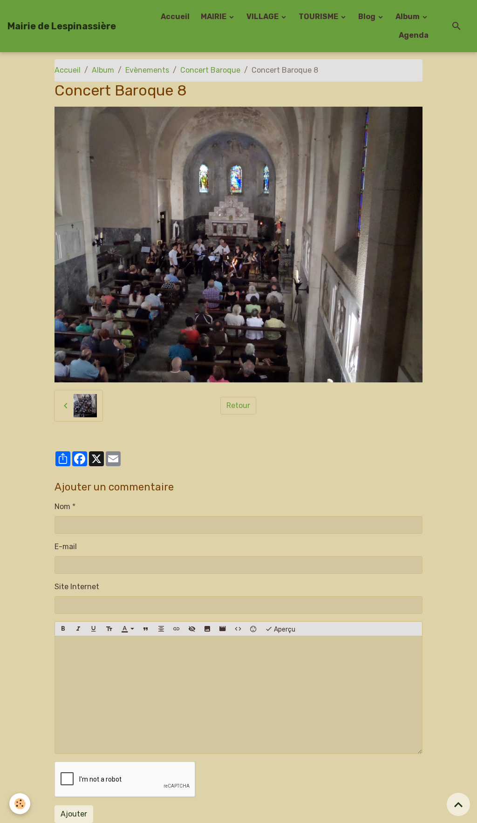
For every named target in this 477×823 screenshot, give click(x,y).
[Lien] (176, 629)
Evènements (147, 70)
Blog (367, 16)
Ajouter (74, 813)
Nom (62, 506)
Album (408, 16)
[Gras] (63, 629)
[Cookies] (19, 803)
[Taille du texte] (109, 629)
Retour (238, 405)
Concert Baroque (210, 70)
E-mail (66, 546)
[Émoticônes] (253, 629)
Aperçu (284, 629)
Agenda (414, 35)
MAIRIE (214, 16)
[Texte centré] (161, 629)
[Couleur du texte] (127, 629)
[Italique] (78, 629)
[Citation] (146, 629)
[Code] (238, 629)
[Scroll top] (458, 804)
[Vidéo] (223, 629)
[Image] (207, 629)
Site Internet (77, 586)
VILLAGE (263, 16)
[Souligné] (94, 629)
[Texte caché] (192, 629)
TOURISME (319, 16)
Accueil (175, 16)
